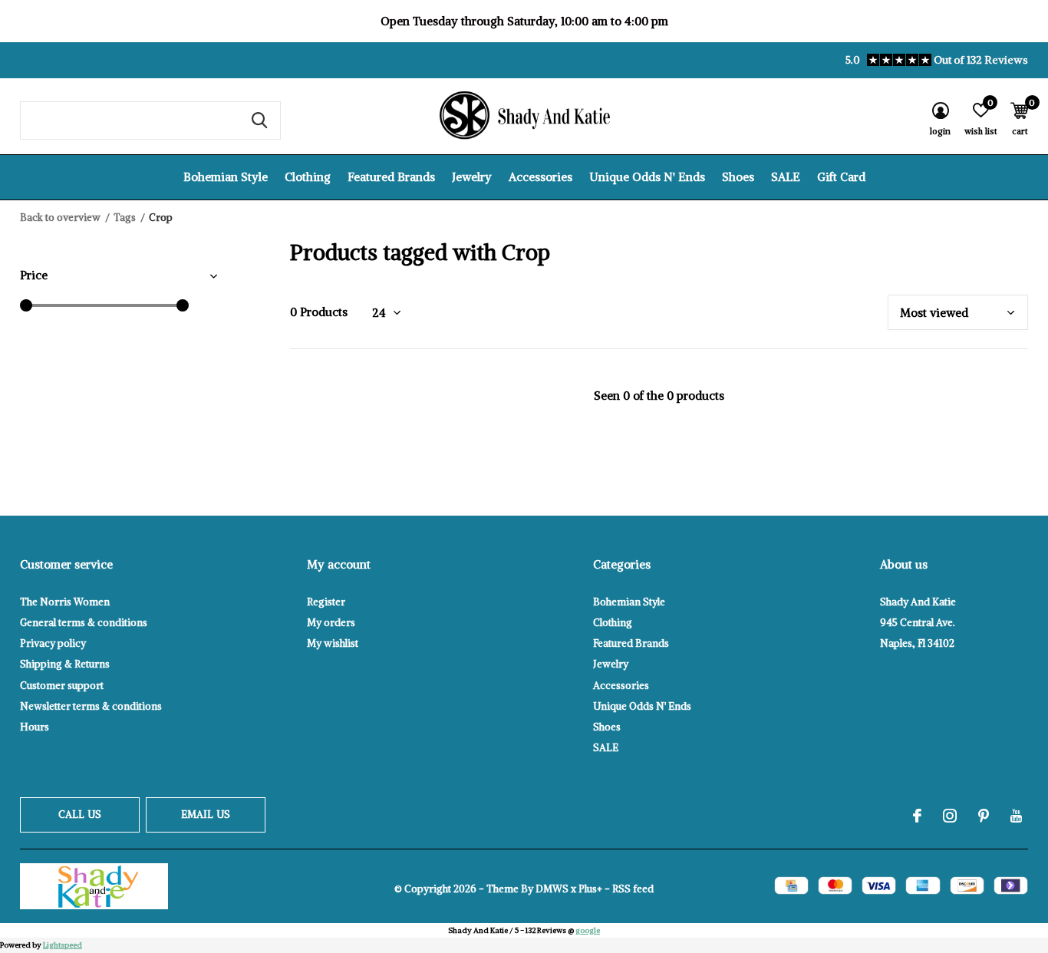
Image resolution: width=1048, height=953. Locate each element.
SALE (785, 177)
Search (259, 120)
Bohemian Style (225, 177)
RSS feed (633, 888)
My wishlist (332, 643)
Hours (34, 727)
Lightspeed (62, 945)
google (587, 930)
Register (326, 601)
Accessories (540, 177)
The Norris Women (65, 601)
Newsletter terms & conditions (91, 706)
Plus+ (590, 888)
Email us (205, 814)
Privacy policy (53, 643)
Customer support (62, 685)
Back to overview (60, 217)
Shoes (738, 177)
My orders (331, 622)
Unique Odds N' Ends (647, 177)
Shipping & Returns (65, 664)
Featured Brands (391, 177)
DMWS (552, 888)
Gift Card (841, 177)
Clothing (308, 177)
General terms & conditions (83, 622)
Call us (79, 814)
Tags (125, 217)
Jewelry (472, 177)
